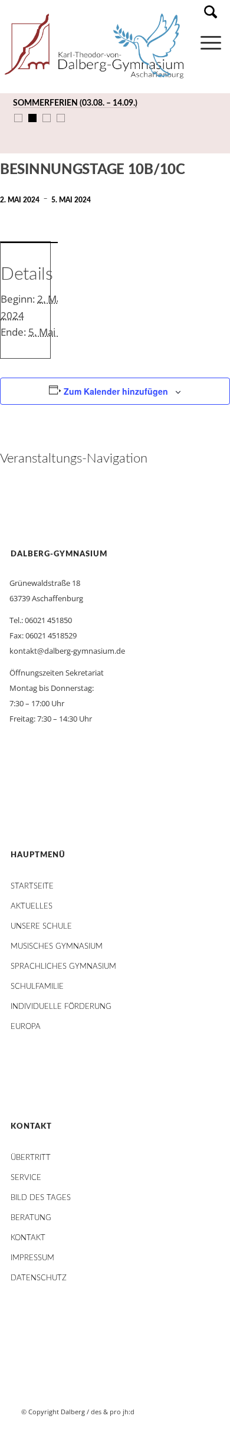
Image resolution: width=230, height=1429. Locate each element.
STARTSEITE (32, 886)
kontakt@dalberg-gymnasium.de (67, 650)
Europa (26, 1027)
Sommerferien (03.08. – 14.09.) (75, 103)
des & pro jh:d (112, 1411)
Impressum (32, 1258)
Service (26, 1178)
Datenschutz (39, 1278)
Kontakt (28, 1238)
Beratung (31, 1218)
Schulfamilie (37, 987)
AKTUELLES (31, 906)
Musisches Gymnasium (57, 947)
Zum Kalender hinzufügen (116, 391)
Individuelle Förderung (61, 1007)
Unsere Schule (41, 926)
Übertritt (31, 1158)
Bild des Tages (41, 1198)
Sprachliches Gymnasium (63, 967)
